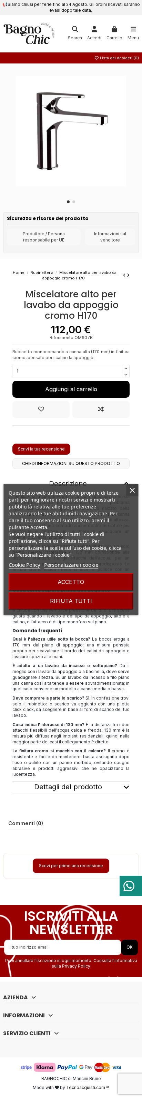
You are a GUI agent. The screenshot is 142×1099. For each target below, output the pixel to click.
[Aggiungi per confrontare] (101, 409)
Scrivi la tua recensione (41, 449)
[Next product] (128, 275)
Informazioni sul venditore (110, 236)
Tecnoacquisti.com (85, 1087)
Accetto (71, 581)
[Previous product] (125, 275)
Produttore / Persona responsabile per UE (44, 236)
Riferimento (61, 337)
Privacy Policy (76, 966)
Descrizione (68, 484)
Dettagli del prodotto (68, 787)
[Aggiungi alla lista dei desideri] (41, 409)
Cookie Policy (24, 564)
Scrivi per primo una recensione (71, 865)
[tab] (71, 787)
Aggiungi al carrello (71, 389)
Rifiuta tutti (71, 600)
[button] (68, 201)
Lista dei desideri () (119, 58)
